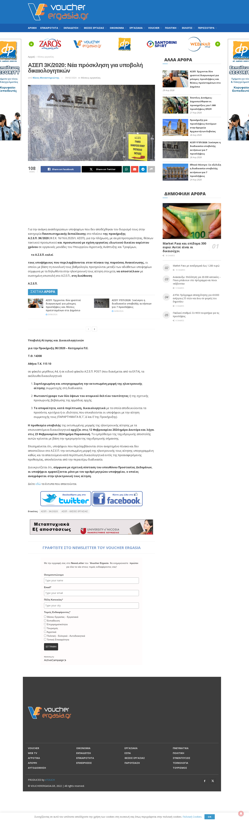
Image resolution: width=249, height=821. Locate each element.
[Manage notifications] (241, 813)
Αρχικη (32, 27)
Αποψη (32, 762)
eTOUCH (50, 779)
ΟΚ (209, 816)
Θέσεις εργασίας (91, 77)
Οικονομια (117, 27)
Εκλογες (187, 27)
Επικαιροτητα (49, 27)
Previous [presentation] (32, 44)
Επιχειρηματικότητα (57, 624)
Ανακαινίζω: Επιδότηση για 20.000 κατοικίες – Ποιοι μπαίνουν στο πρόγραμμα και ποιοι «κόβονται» (197, 280)
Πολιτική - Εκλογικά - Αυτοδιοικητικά (66, 635)
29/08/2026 (52, 314)
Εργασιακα (136, 27)
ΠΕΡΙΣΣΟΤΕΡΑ (206, 27)
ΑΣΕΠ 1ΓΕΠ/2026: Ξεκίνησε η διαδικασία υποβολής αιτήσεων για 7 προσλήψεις (131, 304)
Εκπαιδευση (71, 27)
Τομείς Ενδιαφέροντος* (57, 612)
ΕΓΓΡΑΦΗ (51, 646)
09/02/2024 (70, 77)
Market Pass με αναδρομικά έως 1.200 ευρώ (196, 265)
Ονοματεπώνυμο (54, 574)
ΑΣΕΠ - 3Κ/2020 (49, 511)
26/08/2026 (118, 311)
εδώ (38, 484)
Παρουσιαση (132, 762)
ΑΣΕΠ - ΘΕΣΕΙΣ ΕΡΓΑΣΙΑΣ (75, 511)
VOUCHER (153, 27)
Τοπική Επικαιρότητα (58, 639)
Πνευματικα (181, 748)
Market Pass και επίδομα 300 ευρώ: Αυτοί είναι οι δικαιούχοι (184, 247)
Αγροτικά (51, 632)
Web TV (32, 753)
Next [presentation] (218, 44)
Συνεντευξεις (181, 758)
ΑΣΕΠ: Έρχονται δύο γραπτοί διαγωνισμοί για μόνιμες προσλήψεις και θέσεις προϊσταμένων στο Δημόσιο (63, 305)
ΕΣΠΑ (127, 753)
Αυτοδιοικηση (37, 767)
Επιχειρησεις (84, 762)
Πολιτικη (170, 27)
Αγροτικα (34, 758)
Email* (47, 587)
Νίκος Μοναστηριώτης (46, 77)
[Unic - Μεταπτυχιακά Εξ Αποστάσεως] (91, 526)
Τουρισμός (52, 628)
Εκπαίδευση (53, 620)
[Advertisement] (159, 11)
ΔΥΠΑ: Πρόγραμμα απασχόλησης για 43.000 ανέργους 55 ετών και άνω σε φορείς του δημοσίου (196, 298)
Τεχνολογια (180, 762)
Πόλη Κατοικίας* (53, 599)
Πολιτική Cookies (192, 816)
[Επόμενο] (94, 329)
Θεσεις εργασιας (94, 27)
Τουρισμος (180, 767)
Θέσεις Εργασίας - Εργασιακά (62, 617)
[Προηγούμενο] (88, 329)
